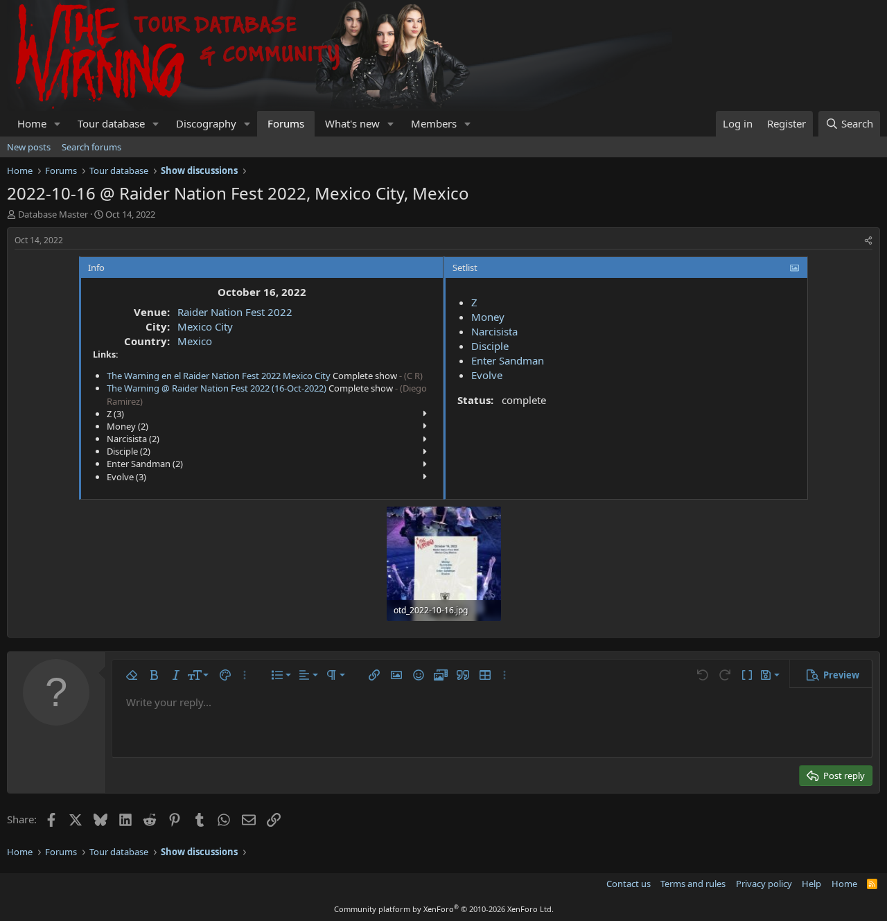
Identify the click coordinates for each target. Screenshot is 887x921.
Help (811, 883)
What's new (352, 123)
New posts (29, 147)
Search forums (91, 147)
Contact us (628, 883)
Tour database (111, 123)
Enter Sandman (507, 360)
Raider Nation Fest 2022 (234, 312)
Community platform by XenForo (444, 909)
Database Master (53, 214)
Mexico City (205, 326)
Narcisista (494, 331)
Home (31, 123)
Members (434, 123)
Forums (285, 123)
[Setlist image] (794, 267)
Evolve (486, 375)
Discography (206, 123)
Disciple (490, 346)
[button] (57, 124)
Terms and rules (693, 883)
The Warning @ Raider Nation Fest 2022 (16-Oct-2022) (216, 388)
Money (487, 317)
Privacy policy (764, 883)
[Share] (868, 241)
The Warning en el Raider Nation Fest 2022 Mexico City (219, 375)
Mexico (194, 341)
